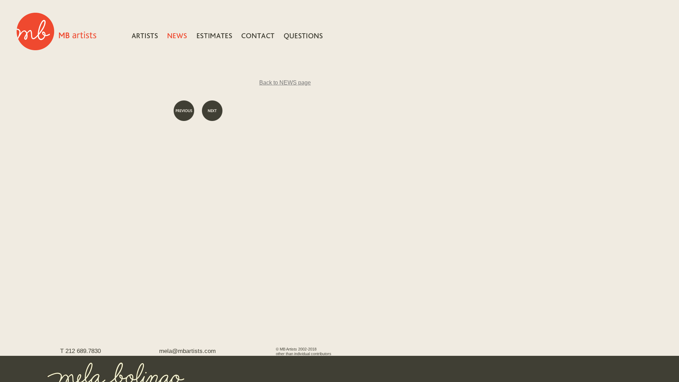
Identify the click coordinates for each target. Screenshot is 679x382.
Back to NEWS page (285, 83)
